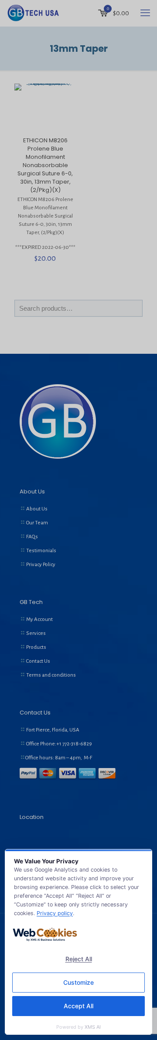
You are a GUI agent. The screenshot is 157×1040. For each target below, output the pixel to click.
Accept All (78, 1006)
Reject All (78, 959)
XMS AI (93, 1027)
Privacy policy (55, 913)
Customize (78, 982)
